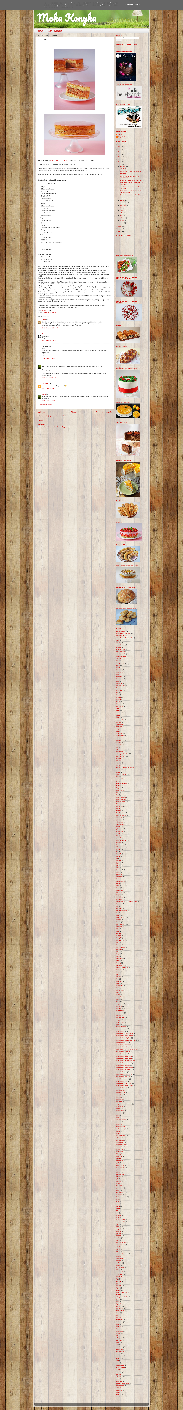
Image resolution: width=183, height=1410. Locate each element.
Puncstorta (123, 173)
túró (117, 1324)
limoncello (119, 981)
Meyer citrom (120, 1022)
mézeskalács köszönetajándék (125, 1060)
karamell (118, 879)
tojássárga (119, 1308)
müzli (117, 1117)
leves (117, 972)
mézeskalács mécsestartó (124, 1063)
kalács (118, 872)
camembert (119, 706)
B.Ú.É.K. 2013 (124, 168)
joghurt (118, 863)
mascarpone (120, 1013)
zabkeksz (119, 1372)
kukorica (118, 945)
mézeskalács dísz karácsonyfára (126, 1040)
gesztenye (119, 819)
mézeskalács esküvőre (123, 1044)
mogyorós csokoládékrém (124, 1104)
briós (117, 695)
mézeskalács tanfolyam (123, 1076)
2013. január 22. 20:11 (49, 358)
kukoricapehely (120, 947)
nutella (118, 1133)
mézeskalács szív (121, 1072)
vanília (118, 1354)
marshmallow (120, 1010)
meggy (118, 1020)
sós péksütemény (121, 1242)
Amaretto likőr (120, 645)
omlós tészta (120, 1140)
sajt (117, 1224)
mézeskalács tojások (122, 1079)
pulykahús (119, 1185)
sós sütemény (120, 1244)
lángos (118, 954)
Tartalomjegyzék (54, 31)
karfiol (118, 883)
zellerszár (119, 1381)
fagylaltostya (120, 790)
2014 (120, 159)
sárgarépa (119, 1229)
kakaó (118, 867)
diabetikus (119, 744)
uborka (118, 1333)
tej (117, 1279)
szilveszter (119, 1274)
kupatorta (119, 949)
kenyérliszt (119, 897)
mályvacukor (120, 1004)
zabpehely (119, 1376)
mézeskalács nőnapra (123, 1065)
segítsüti (118, 1233)
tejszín (118, 1290)
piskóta (118, 1176)
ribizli (117, 1204)
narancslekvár (120, 1126)
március (122, 218)
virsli (117, 1360)
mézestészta (120, 1094)
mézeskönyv (120, 1090)
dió (117, 749)
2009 (120, 231)
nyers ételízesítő (121, 1135)
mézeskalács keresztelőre (124, 1058)
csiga (117, 729)
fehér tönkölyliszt (121, 799)
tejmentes (119, 1285)
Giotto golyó (120, 822)
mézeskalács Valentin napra (124, 1085)
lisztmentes (119, 990)
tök (117, 1315)
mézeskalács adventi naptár (124, 1033)
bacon (118, 665)
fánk (117, 795)
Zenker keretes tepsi (122, 1383)
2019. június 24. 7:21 (48, 388)
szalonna (119, 1263)
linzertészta (119, 985)
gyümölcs (119, 838)
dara (117, 738)
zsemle (118, 1394)
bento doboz (120, 685)
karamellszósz (120, 881)
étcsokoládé (120, 779)
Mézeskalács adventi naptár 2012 (130, 195)
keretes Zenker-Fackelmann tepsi (126, 901)
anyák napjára (120, 651)
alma (117, 640)
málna (118, 1001)
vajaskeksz (119, 1347)
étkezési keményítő (122, 783)
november (123, 198)
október (122, 200)
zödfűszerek (120, 1385)
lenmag (118, 963)
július (121, 208)
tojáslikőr (119, 1306)
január (122, 223)
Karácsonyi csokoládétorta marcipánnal (131, 180)
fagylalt (118, 788)
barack (118, 674)
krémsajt (118, 935)
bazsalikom (119, 679)
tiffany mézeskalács (122, 1297)
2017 (120, 152)
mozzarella (119, 1113)
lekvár (118, 956)
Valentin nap (120, 1351)
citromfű (118, 713)
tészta (118, 1294)
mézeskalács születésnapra (124, 1074)
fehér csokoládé (121, 797)
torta (54, 312)
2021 (120, 144)
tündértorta (119, 1331)
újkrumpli (119, 1340)
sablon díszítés (120, 1222)
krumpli (118, 938)
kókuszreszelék (121, 917)
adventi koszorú (121, 635)
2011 (120, 226)
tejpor (118, 1288)
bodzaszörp (119, 690)
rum (51, 312)
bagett (118, 667)
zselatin (118, 1392)
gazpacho (119, 817)
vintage (118, 1358)
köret (117, 929)
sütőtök (118, 1260)
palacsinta (119, 1156)
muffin (118, 1115)
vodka (118, 1363)
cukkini (118, 715)
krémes (118, 933)
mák (117, 999)
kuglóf (118, 942)
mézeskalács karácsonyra (124, 1056)
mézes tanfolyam (121, 1029)
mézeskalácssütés (121, 1088)
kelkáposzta (119, 890)
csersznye (119, 726)
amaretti (118, 642)
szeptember (123, 203)
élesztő (118, 770)
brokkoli (118, 697)
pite (117, 1179)
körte (117, 931)
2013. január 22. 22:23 (49, 377)
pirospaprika (120, 1174)
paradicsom (119, 1160)
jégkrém (118, 860)
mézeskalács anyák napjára (124, 1035)
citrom (118, 710)
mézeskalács (120, 1031)
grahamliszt (119, 831)
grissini (118, 835)
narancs (118, 1122)
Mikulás (118, 1097)
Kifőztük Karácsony (122, 910)
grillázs (118, 833)
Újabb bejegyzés (44, 412)
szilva (118, 1269)
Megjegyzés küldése (46, 404)
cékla (117, 708)
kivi (117, 913)
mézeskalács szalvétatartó (124, 1069)
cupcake (118, 722)
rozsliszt (118, 1215)
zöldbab (118, 1388)
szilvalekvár (119, 1272)
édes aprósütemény (122, 754)
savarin (118, 1231)
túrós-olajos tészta (121, 1328)
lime (117, 979)
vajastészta (119, 1349)
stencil (118, 1251)
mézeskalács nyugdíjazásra (124, 1067)
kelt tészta (119, 892)
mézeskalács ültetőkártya (124, 1083)
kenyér (118, 894)
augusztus (123, 205)
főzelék (118, 810)
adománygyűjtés (121, 631)
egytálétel (119, 765)
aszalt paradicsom (121, 656)
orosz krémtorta (121, 1144)
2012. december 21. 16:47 (50, 328)
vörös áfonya (120, 1365)
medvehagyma (120, 1017)
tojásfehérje (119, 1304)
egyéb (118, 763)
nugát (118, 1131)
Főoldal (40, 31)
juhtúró (118, 865)
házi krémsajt (120, 845)
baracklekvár (120, 676)
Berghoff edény (121, 688)
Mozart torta (120, 1110)
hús (117, 851)
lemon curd (119, 958)
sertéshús (119, 1235)
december (123, 166)
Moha (44, 364)
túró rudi (118, 1326)
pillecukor (119, 1172)
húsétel (118, 854)
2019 (120, 147)
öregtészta (119, 1149)
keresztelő (119, 899)
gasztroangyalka (121, 815)
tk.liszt (118, 1299)
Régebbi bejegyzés (104, 412)
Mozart (118, 1108)
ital (117, 858)
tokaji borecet (120, 1310)
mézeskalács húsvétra (123, 1051)
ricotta (118, 1206)
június (122, 210)
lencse (118, 960)
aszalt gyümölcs (121, 654)
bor (117, 692)
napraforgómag (121, 1119)
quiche (118, 1190)
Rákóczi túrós (120, 1192)
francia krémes (120, 813)
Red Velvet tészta (121, 1197)
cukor (118, 717)
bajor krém (119, 672)
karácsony (119, 876)
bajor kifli (119, 669)
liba (117, 974)
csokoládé (119, 733)
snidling (118, 1238)
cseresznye (119, 724)
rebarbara (119, 1194)
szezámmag (120, 1267)
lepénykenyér (120, 965)
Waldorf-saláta (120, 1367)
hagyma (118, 842)
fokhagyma (119, 806)
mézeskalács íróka (122, 1054)
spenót (118, 1249)
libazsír (118, 976)
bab (117, 660)
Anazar (44, 334)
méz (117, 1024)
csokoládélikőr (120, 735)
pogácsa (118, 1181)
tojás (117, 1301)
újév (117, 1335)
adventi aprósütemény (123, 633)
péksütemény (120, 1167)
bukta (118, 701)
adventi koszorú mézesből (124, 638)
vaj (117, 1344)
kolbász (118, 922)
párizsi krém (120, 1165)
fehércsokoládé (121, 801)
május (122, 213)
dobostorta (119, 751)
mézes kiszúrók (121, 1026)
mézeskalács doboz (122, 1042)
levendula (119, 969)
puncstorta (46, 312)
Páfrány (118, 1154)
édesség (118, 758)
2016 (120, 154)
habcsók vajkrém (121, 840)
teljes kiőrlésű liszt (121, 1292)
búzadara (119, 704)
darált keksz (120, 740)
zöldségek (119, 1390)
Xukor (118, 1369)
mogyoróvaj (119, 1106)
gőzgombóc (119, 829)
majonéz (118, 997)
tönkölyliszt (119, 1322)
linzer (118, 983)
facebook (119, 785)
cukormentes (120, 720)
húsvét (118, 856)
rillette (118, 1208)
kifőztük (118, 908)
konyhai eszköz (121, 924)
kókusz (118, 915)
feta (117, 804)
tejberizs (118, 1281)
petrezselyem (120, 1169)
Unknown (45, 383)
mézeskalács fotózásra (123, 1047)
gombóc (118, 826)
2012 (120, 164)
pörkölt (118, 1183)
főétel (118, 808)
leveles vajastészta (122, 967)
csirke (118, 731)
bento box (119, 683)
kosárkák (119, 926)
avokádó (118, 658)
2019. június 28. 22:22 (48, 400)
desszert (118, 742)
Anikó (44, 319)
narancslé (119, 1124)
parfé (117, 1163)
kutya (118, 951)
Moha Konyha (66, 17)
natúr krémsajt (120, 1129)
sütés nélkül (119, 1258)
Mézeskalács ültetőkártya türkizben (130, 171)
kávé (117, 885)
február (122, 220)
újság (118, 1342)
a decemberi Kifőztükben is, (59, 160)
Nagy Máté (121, 137)
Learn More (128, 5)
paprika (118, 1158)
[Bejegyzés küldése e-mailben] (50, 310)
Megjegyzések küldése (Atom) (55, 416)
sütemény (119, 1256)
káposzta (119, 874)
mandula (119, 1006)
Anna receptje (120, 649)
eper (117, 776)
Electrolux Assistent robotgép (125, 767)
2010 (120, 228)
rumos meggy (120, 1219)
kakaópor (119, 870)
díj (117, 747)
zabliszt (118, 1374)
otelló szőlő (119, 1147)
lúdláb (118, 992)
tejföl (117, 1283)
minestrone (119, 1099)
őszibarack (119, 1151)
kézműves (119, 904)
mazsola (118, 1015)
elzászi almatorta (121, 774)
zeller (118, 1379)
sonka (118, 1240)
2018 (120, 149)
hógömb (118, 849)
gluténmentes (120, 824)
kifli (117, 906)
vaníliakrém (119, 1356)
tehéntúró (119, 1276)
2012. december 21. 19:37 (50, 340)
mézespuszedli (120, 1092)
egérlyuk (118, 760)
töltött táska (119, 1319)
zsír (117, 1397)
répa (117, 1199)
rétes (117, 1201)
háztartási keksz (121, 847)
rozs (117, 1213)
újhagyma (119, 1338)
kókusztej (119, 919)
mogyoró (119, 1101)
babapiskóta (120, 663)
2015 (120, 157)
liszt (117, 988)
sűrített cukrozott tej (122, 1254)
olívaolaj (118, 1138)
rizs (117, 1210)
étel (117, 781)
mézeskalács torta (121, 1081)
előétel (118, 772)
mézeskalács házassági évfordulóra (127, 1049)
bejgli (117, 681)
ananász (118, 647)
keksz (118, 888)
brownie (118, 699)
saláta (118, 1226)
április (122, 215)
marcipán (119, 1008)
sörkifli (118, 1247)
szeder (118, 1265)
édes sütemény (121, 756)
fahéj (117, 792)
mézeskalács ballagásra (123, 1038)
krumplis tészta (120, 940)
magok (118, 994)
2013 (120, 162)
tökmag (118, 1317)
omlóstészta (120, 1142)
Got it (137, 5)
